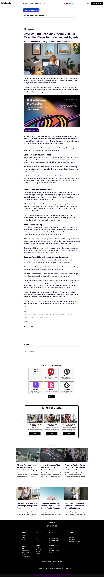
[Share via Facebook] (24, 326)
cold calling (26, 321)
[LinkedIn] (48, 526)
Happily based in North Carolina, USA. (50, 561)
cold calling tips (28, 314)
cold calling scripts (60, 314)
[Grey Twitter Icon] (53, 526)
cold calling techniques (42, 317)
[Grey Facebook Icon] (51, 526)
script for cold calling (29, 317)
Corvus (62, 568)
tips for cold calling (38, 314)
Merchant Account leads (54, 552)
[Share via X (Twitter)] (28, 326)
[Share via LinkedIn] (32, 326)
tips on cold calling (50, 314)
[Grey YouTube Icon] (56, 526)
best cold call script (72, 314)
